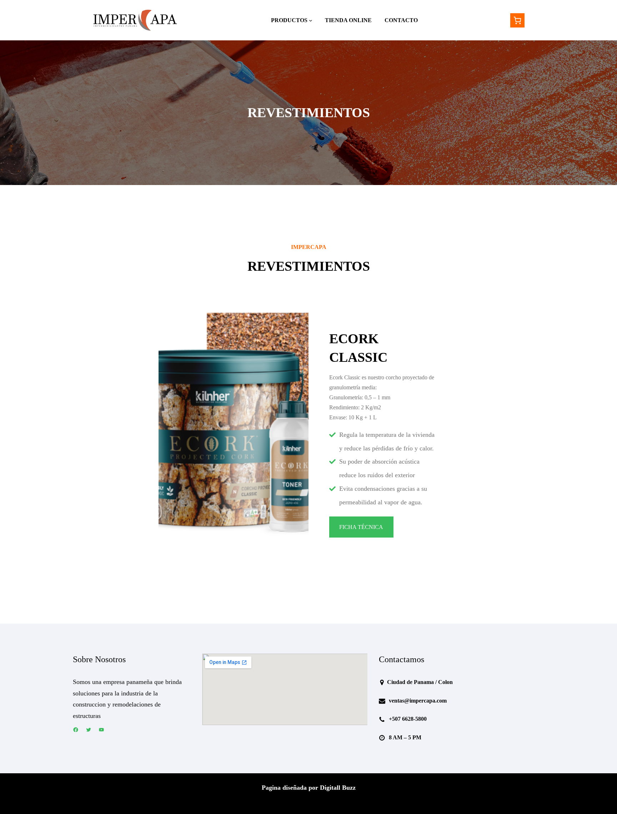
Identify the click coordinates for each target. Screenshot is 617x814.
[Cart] (517, 20)
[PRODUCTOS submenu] (310, 20)
